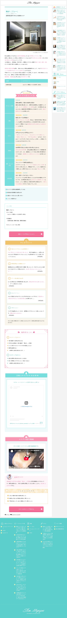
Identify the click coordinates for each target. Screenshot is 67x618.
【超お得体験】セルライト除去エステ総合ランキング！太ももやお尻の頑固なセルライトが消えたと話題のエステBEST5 (21, 553)
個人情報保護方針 (60, 529)
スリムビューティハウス (8, 527)
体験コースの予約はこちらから (26, 234)
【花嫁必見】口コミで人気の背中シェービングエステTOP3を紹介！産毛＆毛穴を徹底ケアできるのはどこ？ (21, 595)
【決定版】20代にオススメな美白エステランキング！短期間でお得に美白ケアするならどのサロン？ (21, 579)
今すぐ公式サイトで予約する (26, 509)
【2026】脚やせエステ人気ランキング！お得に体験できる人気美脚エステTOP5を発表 (21, 537)
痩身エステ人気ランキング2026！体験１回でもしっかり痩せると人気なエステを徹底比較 (21, 529)
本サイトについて (60, 526)
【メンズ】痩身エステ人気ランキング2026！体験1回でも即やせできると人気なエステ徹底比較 (21, 570)
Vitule (4, 530)
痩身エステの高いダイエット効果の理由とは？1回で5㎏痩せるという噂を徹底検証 (48, 529)
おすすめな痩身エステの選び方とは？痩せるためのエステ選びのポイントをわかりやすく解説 (48, 544)
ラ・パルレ (31, 526)
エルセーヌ (5, 532)
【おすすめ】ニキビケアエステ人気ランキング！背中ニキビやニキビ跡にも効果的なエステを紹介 (21, 587)
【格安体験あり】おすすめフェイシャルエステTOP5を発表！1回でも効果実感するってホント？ (21, 544)
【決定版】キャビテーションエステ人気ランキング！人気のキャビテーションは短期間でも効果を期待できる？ (21, 562)
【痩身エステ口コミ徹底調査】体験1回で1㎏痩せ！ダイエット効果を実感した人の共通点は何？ (48, 536)
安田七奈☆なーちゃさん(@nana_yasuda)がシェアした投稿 (22, 423)
